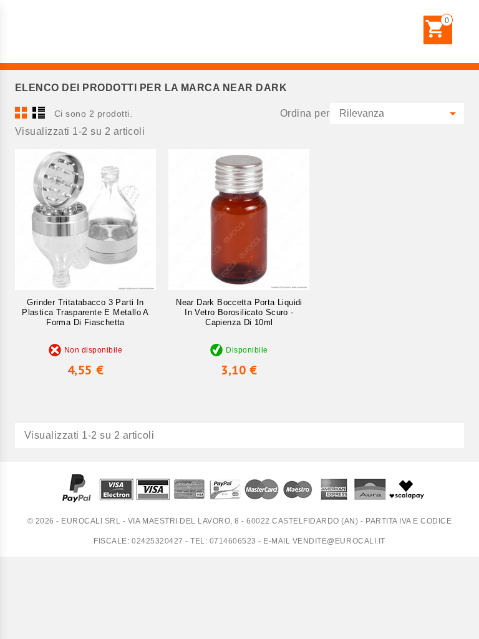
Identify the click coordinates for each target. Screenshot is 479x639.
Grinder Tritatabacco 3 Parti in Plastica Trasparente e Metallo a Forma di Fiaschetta (85, 312)
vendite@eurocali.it (339, 541)
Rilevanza (399, 113)
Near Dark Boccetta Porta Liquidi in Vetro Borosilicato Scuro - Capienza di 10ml (239, 312)
